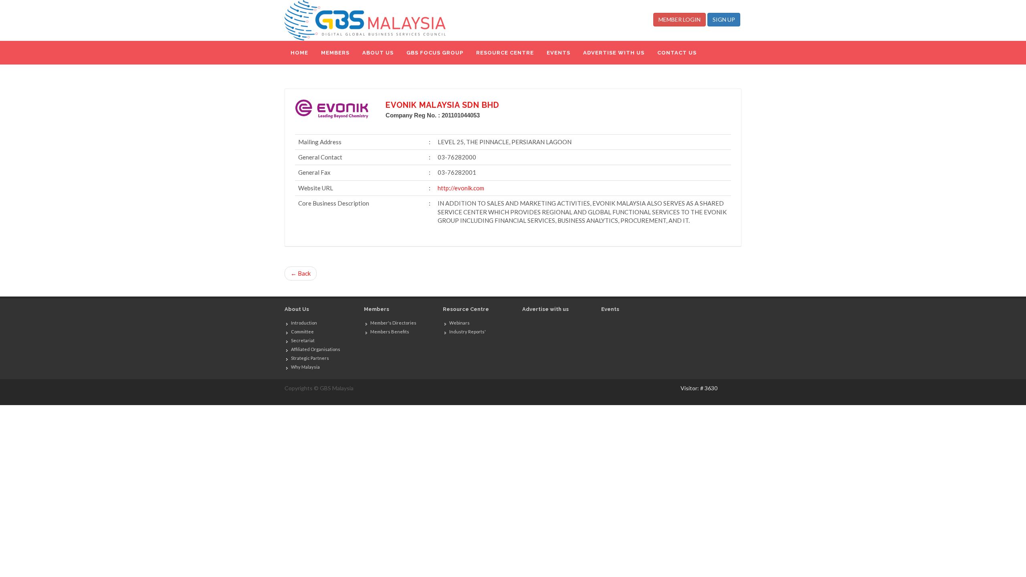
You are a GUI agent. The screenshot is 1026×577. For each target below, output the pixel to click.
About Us (297, 309)
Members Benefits (389, 331)
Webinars (459, 322)
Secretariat (303, 340)
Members (376, 309)
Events (610, 309)
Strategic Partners (310, 358)
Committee (302, 331)
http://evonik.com (461, 188)
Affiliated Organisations (315, 349)
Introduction (304, 322)
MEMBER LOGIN (679, 19)
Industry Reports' (467, 331)
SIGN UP (724, 19)
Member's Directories (393, 322)
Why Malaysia (305, 366)
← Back (301, 273)
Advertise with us (545, 309)
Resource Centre (466, 309)
